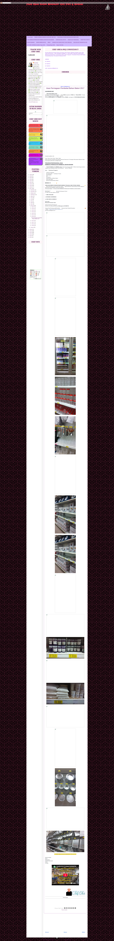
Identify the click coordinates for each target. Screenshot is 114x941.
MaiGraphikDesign (68, 939)
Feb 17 (33, 222)
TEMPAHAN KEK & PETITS (61, 39)
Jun (31, 199)
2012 (31, 235)
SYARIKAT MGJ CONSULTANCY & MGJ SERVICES (62, 42)
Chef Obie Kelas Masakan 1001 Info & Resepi (54, 4)
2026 (31, 174)
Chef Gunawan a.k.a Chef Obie (48, 939)
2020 (31, 183)
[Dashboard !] (108, 11)
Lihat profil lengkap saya (33, 101)
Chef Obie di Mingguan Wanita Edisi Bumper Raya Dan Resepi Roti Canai (34, 129)
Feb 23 (33, 211)
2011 (31, 237)
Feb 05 (33, 225)
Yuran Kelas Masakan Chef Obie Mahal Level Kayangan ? (34, 155)
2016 (31, 229)
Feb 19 (33, 220)
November (33, 191)
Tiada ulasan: (64, 909)
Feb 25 (33, 208)
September (33, 194)
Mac (32, 204)
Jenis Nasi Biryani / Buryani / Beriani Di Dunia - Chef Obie (34, 147)
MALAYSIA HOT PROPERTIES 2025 (80, 42)
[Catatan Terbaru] (47, 932)
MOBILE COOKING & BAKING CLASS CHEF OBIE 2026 (45, 37)
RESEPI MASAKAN (30, 42)
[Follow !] (107, 13)
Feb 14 (33, 223)
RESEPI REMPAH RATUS (41, 42)
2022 (31, 180)
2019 (31, 185)
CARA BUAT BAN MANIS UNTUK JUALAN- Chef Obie (34, 125)
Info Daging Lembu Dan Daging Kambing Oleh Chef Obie (33, 138)
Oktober (32, 193)
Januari (32, 227)
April (32, 202)
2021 (31, 182)
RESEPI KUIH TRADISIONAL (73, 39)
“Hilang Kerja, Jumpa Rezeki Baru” (34, 143)
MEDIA (49, 42)
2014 (31, 232)
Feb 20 (33, 216)
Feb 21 (33, 214)
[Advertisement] (65, 922)
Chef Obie (36, 62)
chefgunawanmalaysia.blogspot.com (56, 209)
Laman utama (30, 37)
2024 (31, 177)
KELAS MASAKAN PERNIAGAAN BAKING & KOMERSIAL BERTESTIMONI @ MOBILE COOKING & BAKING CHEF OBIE (34, 161)
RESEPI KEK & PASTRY (85, 39)
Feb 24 (33, 210)
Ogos (32, 196)
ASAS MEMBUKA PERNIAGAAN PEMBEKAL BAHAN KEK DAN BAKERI (40, 39)
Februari (32, 205)
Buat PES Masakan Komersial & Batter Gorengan (34, 134)
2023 (31, 179)
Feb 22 (33, 213)
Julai (32, 197)
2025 (31, 176)
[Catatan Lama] (84, 932)
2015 (31, 230)
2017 (31, 188)
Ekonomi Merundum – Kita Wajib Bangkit (33, 151)
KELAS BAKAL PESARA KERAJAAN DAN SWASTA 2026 (68, 37)
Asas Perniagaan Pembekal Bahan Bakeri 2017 (65, 88)
